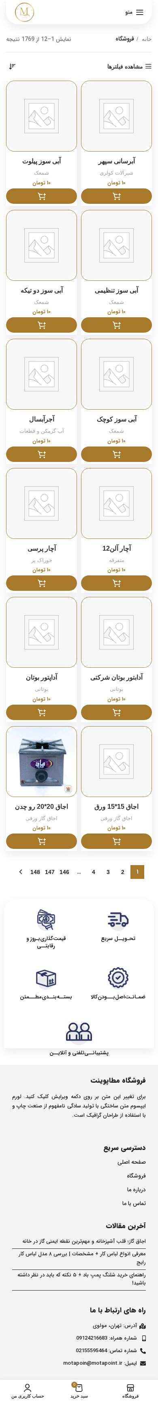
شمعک (41, 173)
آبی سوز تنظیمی (116, 290)
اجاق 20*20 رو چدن (41, 806)
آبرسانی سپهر (116, 161)
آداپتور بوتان (41, 677)
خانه (146, 39)
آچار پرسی (42, 548)
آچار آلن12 (116, 548)
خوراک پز (41, 560)
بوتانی (117, 689)
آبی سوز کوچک (117, 419)
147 (50, 872)
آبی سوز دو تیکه (42, 290)
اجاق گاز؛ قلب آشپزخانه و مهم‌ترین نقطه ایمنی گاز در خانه (84, 1241)
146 (64, 872)
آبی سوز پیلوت (41, 161)
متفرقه (116, 560)
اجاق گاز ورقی (116, 818)
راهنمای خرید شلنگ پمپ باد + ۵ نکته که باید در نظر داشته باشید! (81, 1279)
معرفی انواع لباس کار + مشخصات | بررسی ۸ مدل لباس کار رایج (82, 1258)
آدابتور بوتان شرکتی (116, 677)
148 (35, 872)
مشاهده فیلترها (125, 66)
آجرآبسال (41, 419)
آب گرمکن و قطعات (41, 431)
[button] (116, 196)
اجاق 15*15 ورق (116, 806)
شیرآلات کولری (116, 173)
